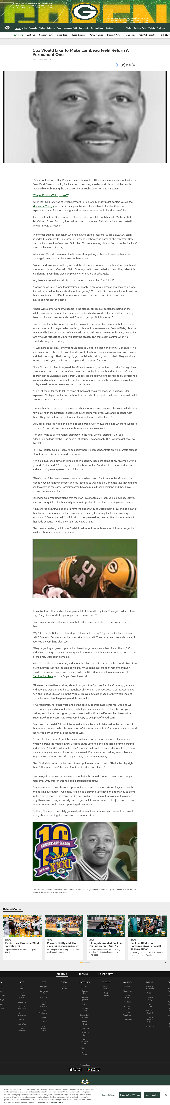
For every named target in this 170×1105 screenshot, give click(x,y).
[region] (85, 1095)
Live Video (44, 997)
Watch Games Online (43, 1028)
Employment (84, 1028)
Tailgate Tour (127, 991)
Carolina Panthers (43, 676)
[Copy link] (134, 65)
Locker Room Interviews (43, 1004)
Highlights (44, 986)
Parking (84, 1004)
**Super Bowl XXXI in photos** (50, 195)
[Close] (166, 1095)
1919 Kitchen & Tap (84, 1041)
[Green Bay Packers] (85, 1082)
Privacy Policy (57, 1102)
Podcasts (44, 1017)
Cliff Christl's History (22, 995)
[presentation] (166, 963)
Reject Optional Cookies (130, 1095)
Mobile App (22, 1024)
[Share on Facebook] (118, 66)
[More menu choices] (116, 28)
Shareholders (127, 1019)
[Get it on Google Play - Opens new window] (93, 1071)
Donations (127, 1002)
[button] (81, 963)
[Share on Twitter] (123, 66)
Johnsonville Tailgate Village (149, 1019)
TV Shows (44, 1022)
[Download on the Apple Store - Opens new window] (75, 1070)
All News (22, 1019)
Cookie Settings (108, 1095)
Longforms (22, 1002)
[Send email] (128, 66)
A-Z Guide (84, 986)
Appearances (127, 986)
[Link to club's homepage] (7, 27)
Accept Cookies (152, 1095)
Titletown (84, 1048)
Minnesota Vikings (43, 206)
